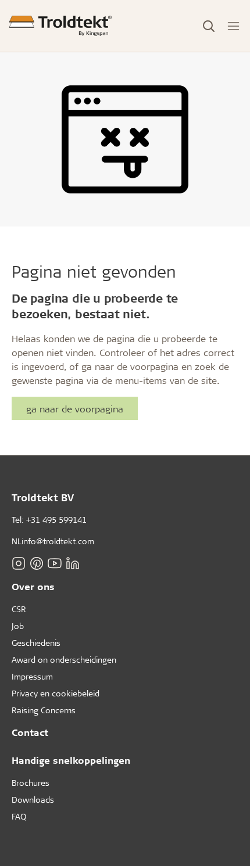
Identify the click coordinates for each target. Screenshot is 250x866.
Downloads (33, 799)
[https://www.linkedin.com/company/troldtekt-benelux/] (73, 563)
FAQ (19, 816)
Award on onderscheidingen (64, 659)
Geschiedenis (36, 642)
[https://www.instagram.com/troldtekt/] (19, 563)
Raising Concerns (44, 710)
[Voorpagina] (60, 26)
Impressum (32, 676)
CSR (19, 609)
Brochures (30, 782)
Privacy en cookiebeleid (55, 693)
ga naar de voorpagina (74, 409)
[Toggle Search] (208, 26)
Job (18, 625)
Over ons (33, 586)
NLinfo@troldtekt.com (53, 541)
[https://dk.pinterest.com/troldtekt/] (37, 563)
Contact (30, 732)
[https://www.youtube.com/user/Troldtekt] (55, 563)
